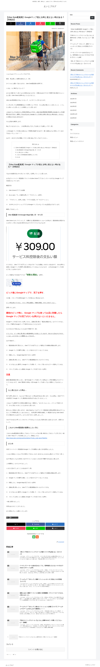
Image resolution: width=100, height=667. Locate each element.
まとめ (18, 157)
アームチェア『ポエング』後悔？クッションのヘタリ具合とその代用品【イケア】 (82, 46)
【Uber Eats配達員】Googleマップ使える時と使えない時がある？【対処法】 (81, 30)
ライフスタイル (15, 517)
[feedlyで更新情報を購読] (33, 536)
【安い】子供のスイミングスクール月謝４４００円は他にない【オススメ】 (82, 62)
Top (8, 517)
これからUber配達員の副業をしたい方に (27, 154)
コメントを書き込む (35, 649)
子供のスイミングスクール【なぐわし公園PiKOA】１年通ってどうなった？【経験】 (82, 38)
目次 (33, 144)
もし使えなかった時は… (22, 152)
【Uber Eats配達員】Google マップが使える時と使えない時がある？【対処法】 (36, 147)
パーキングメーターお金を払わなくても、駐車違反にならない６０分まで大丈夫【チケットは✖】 (82, 55)
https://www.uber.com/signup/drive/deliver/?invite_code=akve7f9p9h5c (26, 438)
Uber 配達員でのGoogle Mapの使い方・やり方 (28, 150)
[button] (60, 23)
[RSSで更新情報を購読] (37, 536)
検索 (71, 15)
